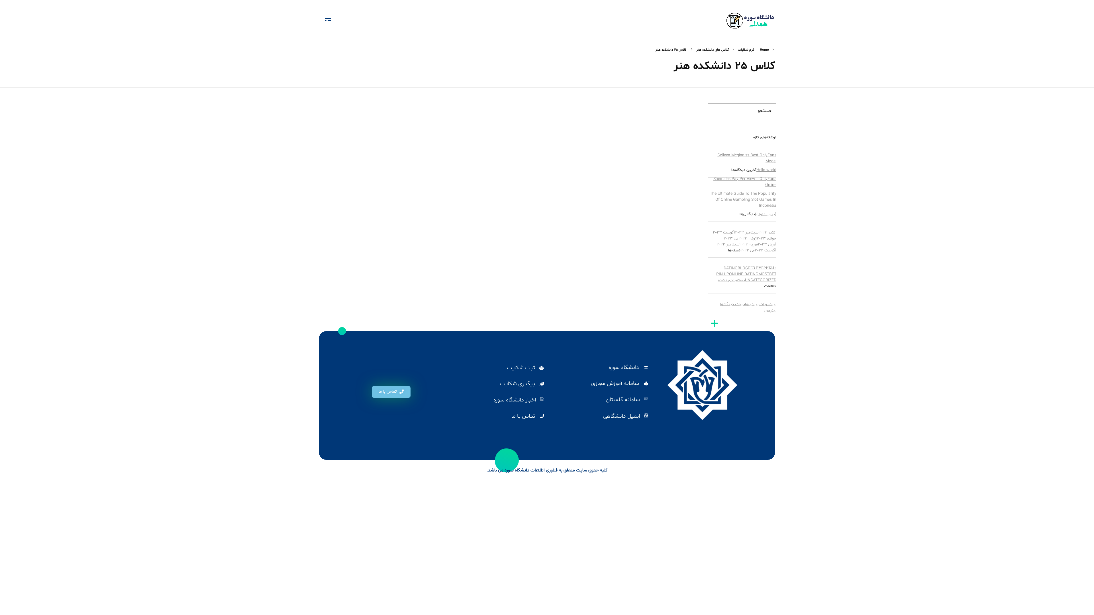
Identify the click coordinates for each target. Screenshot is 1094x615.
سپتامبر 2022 (728, 244)
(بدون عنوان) (765, 214)
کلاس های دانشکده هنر (712, 50)
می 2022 (747, 250)
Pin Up (722, 274)
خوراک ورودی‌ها (757, 304)
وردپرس (770, 310)
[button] (391, 392)
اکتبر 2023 (767, 232)
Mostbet (767, 274)
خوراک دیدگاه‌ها (732, 304)
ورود (773, 304)
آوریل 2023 (767, 244)
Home (764, 50)
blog (743, 268)
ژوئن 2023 (747, 238)
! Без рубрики (762, 268)
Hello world (766, 170)
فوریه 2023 (748, 244)
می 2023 (731, 238)
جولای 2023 (766, 238)
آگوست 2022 (765, 250)
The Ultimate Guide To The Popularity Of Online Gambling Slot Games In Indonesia (743, 199)
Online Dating (743, 274)
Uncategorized (760, 280)
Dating (731, 268)
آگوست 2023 (724, 232)
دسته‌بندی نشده (731, 280)
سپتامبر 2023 (746, 232)
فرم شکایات (746, 50)
